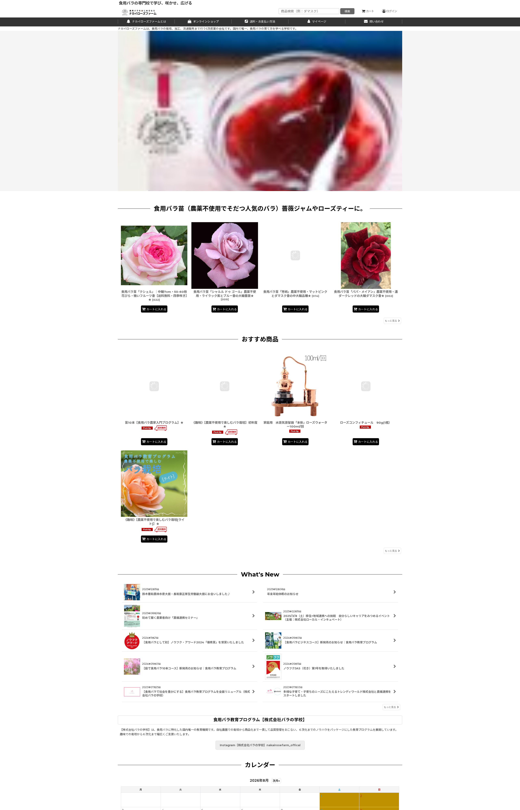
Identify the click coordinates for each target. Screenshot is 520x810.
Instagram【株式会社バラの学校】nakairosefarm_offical (260, 745)
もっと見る (391, 320)
